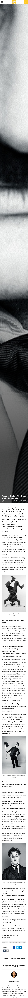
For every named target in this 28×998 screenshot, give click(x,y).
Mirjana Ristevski (13, 942)
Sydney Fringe (22, 942)
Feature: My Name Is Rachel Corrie (14, 958)
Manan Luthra (7, 501)
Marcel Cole (5, 942)
